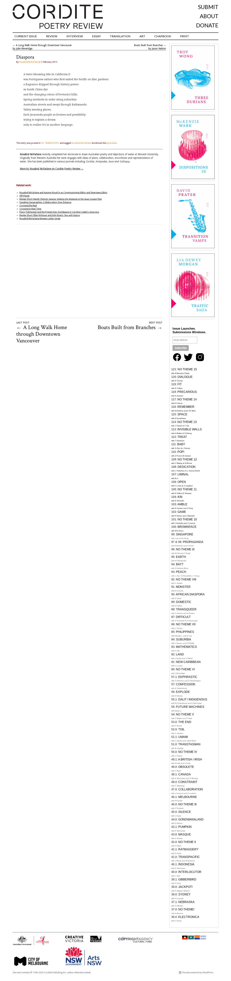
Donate (207, 25)
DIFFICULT (183, 616)
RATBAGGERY (188, 849)
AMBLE (182, 504)
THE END (184, 721)
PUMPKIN (185, 826)
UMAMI (183, 736)
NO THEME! (186, 909)
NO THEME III (187, 804)
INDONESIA (186, 864)
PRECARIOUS (187, 391)
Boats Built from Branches (148, 45)
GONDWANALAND (191, 819)
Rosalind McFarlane (29, 62)
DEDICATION (186, 466)
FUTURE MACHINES (190, 706)
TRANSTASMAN (189, 744)
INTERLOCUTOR (189, 871)
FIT (179, 384)
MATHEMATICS (186, 646)
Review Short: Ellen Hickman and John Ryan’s (49, 215)
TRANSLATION (120, 36)
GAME (182, 511)
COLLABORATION (190, 789)
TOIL (181, 729)
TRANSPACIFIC (189, 856)
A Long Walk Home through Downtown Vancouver (44, 45)
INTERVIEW (74, 36)
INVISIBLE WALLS (189, 429)
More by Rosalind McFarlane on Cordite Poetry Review (51, 168)
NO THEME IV (187, 751)
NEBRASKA (186, 902)
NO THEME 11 (187, 489)
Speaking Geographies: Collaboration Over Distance (45, 202)
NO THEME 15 (187, 369)
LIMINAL (183, 474)
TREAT (182, 436)
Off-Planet (24, 196)
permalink (112, 143)
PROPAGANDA (193, 541)
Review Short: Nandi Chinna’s (60, 199)
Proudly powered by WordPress (197, 972)
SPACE (182, 414)
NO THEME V (185, 714)
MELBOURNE (187, 796)
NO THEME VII (185, 624)
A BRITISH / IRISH (190, 759)
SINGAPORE (184, 534)
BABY (181, 444)
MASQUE (184, 834)
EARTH (181, 556)
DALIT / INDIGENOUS (192, 699)
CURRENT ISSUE (25, 36)
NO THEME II (187, 842)
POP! (180, 451)
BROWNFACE (187, 526)
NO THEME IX (185, 549)
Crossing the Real (28, 205)
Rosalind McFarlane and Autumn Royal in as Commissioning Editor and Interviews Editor (63, 192)
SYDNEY (184, 894)
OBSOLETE (186, 766)
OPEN (182, 481)
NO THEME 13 (187, 421)
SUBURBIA (183, 639)
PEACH (181, 571)
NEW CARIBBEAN (188, 661)
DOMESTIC (183, 601)
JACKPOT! (185, 886)
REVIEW (51, 36)
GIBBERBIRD (187, 879)
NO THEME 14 (187, 399)
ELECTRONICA (188, 916)
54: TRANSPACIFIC (50, 143)
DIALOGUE (185, 376)
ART (142, 36)
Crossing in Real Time (30, 209)
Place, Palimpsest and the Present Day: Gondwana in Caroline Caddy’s (59, 212)
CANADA (184, 774)
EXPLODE (183, 691)
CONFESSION (185, 684)
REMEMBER (185, 406)
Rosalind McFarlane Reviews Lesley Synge (39, 218)
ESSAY (96, 36)
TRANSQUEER (186, 609)
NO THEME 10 (187, 519)
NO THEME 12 (187, 459)
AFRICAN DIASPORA (190, 594)
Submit (208, 7)
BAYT (180, 564)
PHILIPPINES (185, 631)
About (209, 16)
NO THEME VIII (186, 579)
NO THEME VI (185, 669)
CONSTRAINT (187, 782)
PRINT (184, 36)
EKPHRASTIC (187, 676)
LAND (180, 654)
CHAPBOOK (162, 36)
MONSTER (183, 586)
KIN (180, 496)
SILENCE (184, 811)
